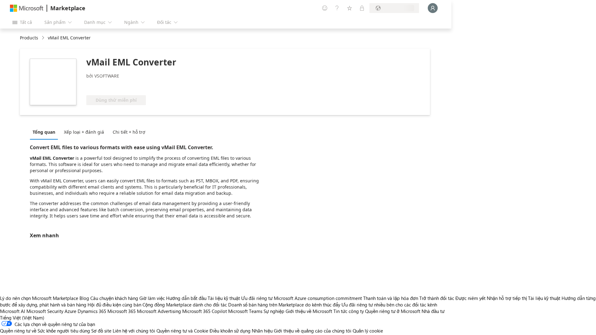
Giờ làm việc (152, 298)
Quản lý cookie (368, 331)
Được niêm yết (470, 298)
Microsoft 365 (121, 311)
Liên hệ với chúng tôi (134, 331)
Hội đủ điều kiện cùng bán (114, 305)
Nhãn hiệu (262, 331)
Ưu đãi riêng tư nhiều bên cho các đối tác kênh (389, 305)
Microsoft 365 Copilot (204, 311)
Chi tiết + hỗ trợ (129, 132)
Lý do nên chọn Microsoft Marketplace (39, 298)
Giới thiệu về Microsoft (309, 311)
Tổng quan (44, 132)
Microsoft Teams (245, 311)
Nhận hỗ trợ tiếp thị (507, 298)
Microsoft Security (44, 311)
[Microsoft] (26, 8)
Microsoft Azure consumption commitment (318, 298)
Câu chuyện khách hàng (114, 298)
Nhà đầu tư (433, 311)
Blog (84, 298)
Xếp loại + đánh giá (84, 132)
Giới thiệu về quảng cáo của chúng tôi (312, 331)
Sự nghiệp (274, 311)
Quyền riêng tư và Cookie (182, 331)
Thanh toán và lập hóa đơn (390, 298)
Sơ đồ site (101, 331)
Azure (70, 311)
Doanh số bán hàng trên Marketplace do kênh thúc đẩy (284, 305)
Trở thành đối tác (436, 298)
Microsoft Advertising (159, 311)
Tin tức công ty (348, 311)
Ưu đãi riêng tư (257, 298)
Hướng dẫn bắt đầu (186, 298)
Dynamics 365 (92, 311)
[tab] (45, 132)
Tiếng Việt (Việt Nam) (22, 318)
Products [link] (29, 38)
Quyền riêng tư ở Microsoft (392, 311)
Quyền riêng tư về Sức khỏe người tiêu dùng (45, 331)
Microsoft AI (12, 311)
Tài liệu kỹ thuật (224, 298)
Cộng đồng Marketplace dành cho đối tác (184, 305)
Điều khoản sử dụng (230, 331)
